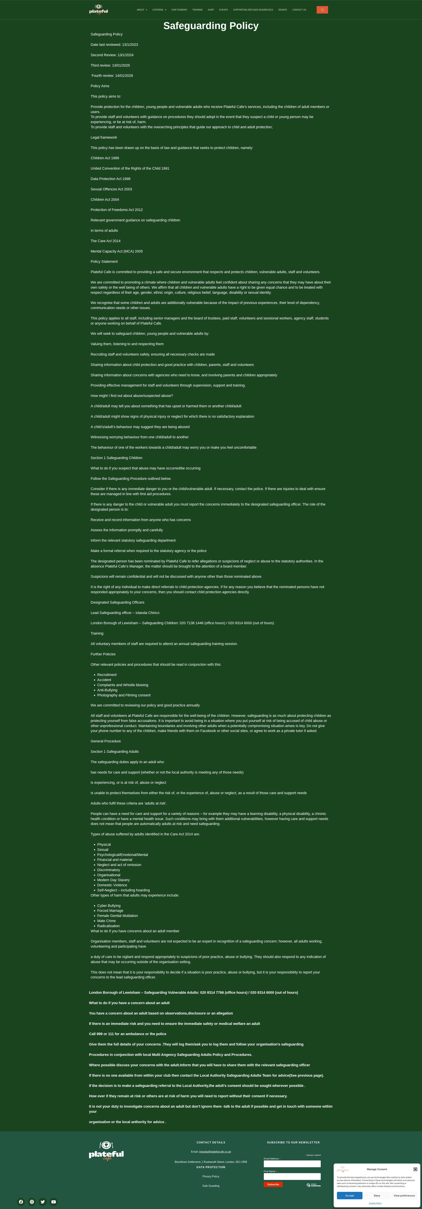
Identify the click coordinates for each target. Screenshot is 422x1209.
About (140, 10)
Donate (282, 10)
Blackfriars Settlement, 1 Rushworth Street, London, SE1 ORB (211, 1162)
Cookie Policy (375, 1203)
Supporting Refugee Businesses (253, 10)
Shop (211, 10)
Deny (377, 1195)
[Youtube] (53, 1202)
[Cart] (322, 10)
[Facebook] (21, 1202)
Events (223, 10)
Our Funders (179, 10)
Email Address (272, 1158)
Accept (349, 1195)
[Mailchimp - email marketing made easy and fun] (313, 1187)
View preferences (404, 1195)
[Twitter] (43, 1202)
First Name (270, 1171)
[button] (415, 1169)
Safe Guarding (210, 1185)
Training (197, 10)
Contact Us (299, 10)
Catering (157, 10)
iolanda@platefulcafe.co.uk (215, 1151)
